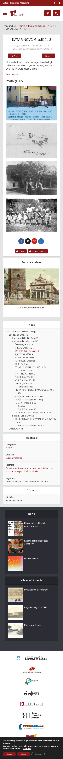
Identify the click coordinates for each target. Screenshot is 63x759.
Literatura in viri (16, 428)
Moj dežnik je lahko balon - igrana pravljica (36, 524)
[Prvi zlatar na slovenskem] (15, 595)
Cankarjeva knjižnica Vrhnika (38, 49)
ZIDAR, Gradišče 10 (24, 377)
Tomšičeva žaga (25, 386)
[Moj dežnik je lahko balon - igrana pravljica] (15, 528)
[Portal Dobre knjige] (31, 727)
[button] (51, 292)
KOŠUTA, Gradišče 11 (25, 380)
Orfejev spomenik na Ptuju (31, 307)
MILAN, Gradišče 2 (23, 347)
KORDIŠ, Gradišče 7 (24, 364)
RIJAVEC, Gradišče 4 (24, 354)
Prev (15, 56)
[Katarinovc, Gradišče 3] (31, 103)
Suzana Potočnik (14, 457)
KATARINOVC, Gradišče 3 (27, 351)
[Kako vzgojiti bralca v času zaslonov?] (15, 546)
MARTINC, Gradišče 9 (25, 373)
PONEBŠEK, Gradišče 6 (26, 360)
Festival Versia (31, 558)
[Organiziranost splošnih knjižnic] (31, 669)
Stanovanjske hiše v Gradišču (25, 341)
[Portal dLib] (31, 693)
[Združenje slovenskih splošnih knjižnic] (31, 704)
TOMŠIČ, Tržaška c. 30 (25, 402)
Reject (23, 754)
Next (47, 56)
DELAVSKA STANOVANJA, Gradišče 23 (33, 412)
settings (27, 748)
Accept (9, 754)
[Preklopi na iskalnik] (56, 13)
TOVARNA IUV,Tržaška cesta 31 (30, 425)
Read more (12, 74)
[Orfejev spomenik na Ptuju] (31, 286)
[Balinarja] (31, 178)
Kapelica (21, 406)
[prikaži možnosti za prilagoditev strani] (54, 2)
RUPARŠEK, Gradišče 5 (25, 357)
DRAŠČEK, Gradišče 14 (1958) (29, 399)
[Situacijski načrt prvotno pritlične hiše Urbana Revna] (31, 140)
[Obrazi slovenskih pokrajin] (31, 715)
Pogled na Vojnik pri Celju (35, 607)
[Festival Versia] (15, 563)
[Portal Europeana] (31, 681)
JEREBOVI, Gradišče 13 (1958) (29, 396)
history (9, 447)
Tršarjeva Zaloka (26, 370)
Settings (38, 754)
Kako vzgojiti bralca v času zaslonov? (36, 542)
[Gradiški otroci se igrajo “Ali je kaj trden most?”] (31, 215)
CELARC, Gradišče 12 (25, 383)
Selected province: (16, 2)
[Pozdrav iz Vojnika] (15, 630)
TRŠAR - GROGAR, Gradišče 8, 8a (30, 367)
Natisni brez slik (39, 251)
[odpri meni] (5, 13)
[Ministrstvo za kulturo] (31, 658)
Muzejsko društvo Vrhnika (26, 471)
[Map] (47, 13)
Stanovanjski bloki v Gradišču (25, 338)
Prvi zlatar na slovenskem (36, 590)
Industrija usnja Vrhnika (23, 415)
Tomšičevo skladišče (27, 409)
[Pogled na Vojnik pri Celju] (15, 612)
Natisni (21, 251)
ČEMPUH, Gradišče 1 (24, 344)
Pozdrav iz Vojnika (32, 625)
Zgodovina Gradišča (18, 334)
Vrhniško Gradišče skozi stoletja (21, 331)
